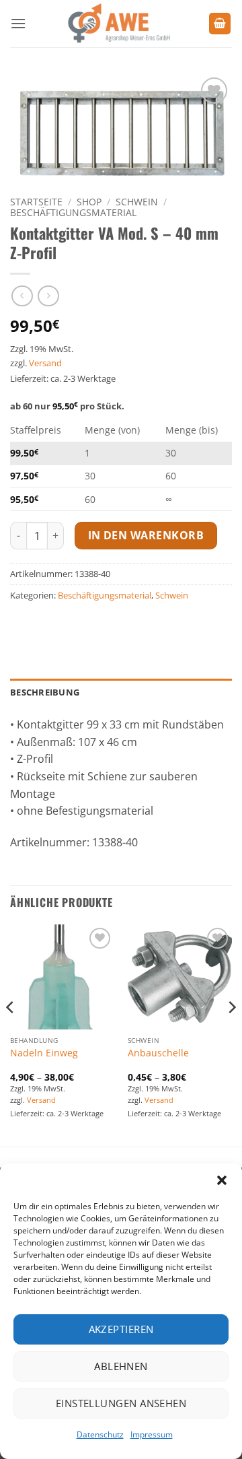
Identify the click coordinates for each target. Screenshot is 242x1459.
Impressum (151, 1434)
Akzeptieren (121, 1329)
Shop (89, 201)
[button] (222, 1180)
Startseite (36, 201)
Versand (45, 363)
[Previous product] (48, 295)
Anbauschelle (158, 1053)
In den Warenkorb (146, 535)
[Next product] (21, 295)
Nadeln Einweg (44, 1053)
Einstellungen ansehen (121, 1403)
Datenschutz (100, 1434)
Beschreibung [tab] (44, 692)
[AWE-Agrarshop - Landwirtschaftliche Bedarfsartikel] (117, 23)
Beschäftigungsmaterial (73, 212)
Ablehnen (121, 1366)
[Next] (231, 1034)
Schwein (137, 201)
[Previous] (11, 1034)
